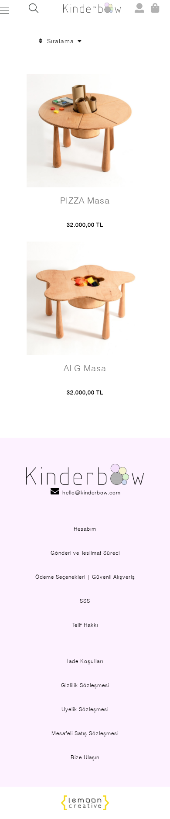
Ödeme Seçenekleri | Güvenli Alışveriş (85, 577)
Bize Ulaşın (85, 757)
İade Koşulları (85, 661)
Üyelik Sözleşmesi (85, 709)
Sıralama (60, 41)
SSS (85, 601)
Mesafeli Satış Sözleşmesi (85, 733)
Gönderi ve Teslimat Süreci (85, 552)
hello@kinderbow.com (91, 492)
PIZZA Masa (85, 200)
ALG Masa (85, 368)
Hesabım (85, 528)
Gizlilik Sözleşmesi (85, 685)
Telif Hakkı (85, 625)
